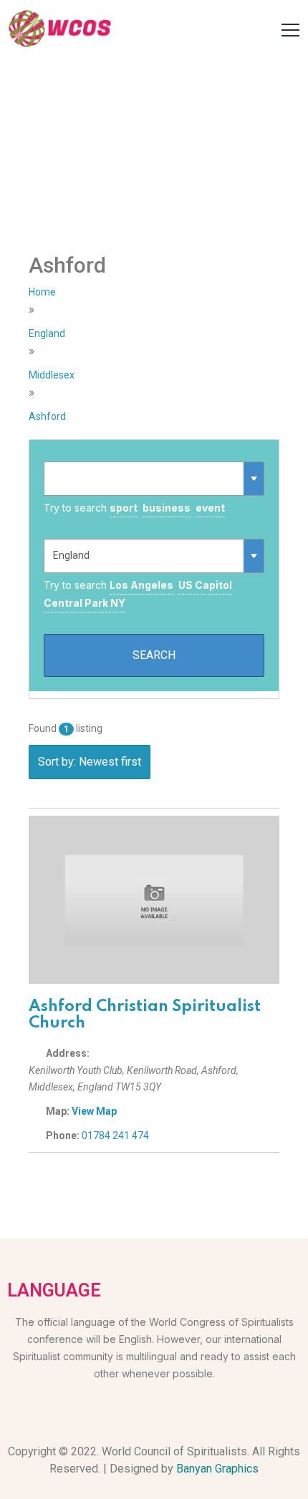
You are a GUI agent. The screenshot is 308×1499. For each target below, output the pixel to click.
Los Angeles (141, 585)
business (167, 508)
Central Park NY (84, 603)
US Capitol (205, 585)
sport (124, 508)
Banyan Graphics (217, 1468)
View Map (94, 1111)
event (210, 508)
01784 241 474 (115, 1135)
